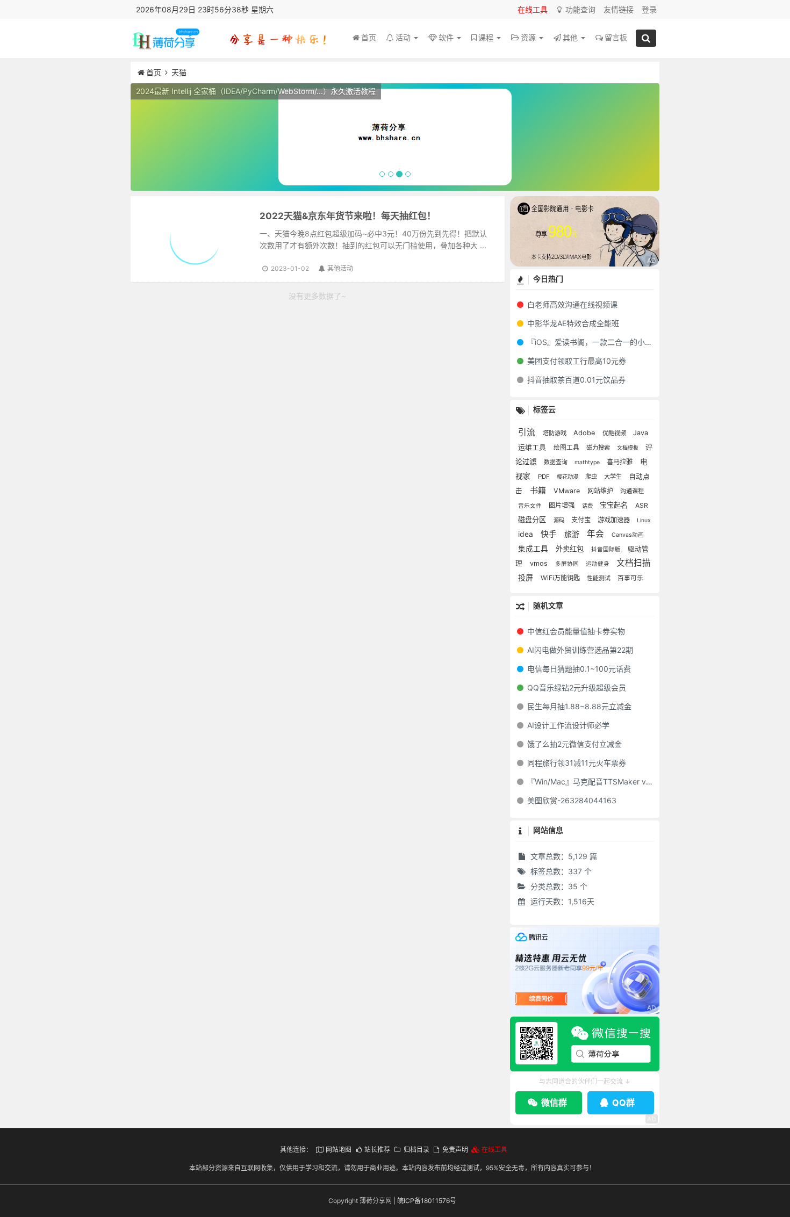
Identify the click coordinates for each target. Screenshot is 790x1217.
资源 (529, 37)
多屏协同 (567, 563)
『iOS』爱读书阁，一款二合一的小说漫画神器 (604, 342)
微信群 (553, 1102)
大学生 (613, 476)
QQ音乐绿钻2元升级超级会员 (575, 687)
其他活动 (340, 268)
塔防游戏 (555, 433)
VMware (568, 491)
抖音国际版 (606, 549)
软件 (447, 37)
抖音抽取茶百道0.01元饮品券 (575, 379)
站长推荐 (377, 1150)
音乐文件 (530, 505)
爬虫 (592, 476)
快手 (550, 534)
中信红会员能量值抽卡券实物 (575, 631)
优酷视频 (615, 433)
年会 (596, 534)
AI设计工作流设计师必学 (567, 725)
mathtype (587, 462)
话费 (588, 505)
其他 (571, 37)
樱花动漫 (568, 476)
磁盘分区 (533, 519)
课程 (486, 37)
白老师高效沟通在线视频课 (571, 304)
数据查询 (556, 462)
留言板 (616, 37)
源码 (560, 520)
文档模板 (628, 447)
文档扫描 (633, 563)
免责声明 (455, 1150)
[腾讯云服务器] (585, 970)
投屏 (526, 577)
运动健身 (598, 563)
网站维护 (601, 491)
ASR (641, 505)
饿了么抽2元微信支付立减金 (573, 743)
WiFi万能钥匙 (561, 578)
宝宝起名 (615, 505)
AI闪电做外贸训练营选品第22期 (579, 649)
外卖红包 (571, 548)
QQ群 (622, 1102)
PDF (544, 476)
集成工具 (534, 548)
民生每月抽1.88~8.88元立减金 (578, 706)
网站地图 (338, 1150)
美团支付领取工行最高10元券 (575, 360)
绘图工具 (567, 447)
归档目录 (416, 1150)
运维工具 (533, 447)
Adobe (585, 433)
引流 (527, 432)
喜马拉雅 (621, 462)
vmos (540, 563)
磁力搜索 (599, 447)
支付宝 (581, 520)
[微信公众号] (585, 1044)
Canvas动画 (628, 534)
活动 (404, 37)
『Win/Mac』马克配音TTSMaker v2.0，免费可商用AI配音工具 (632, 781)
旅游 (572, 533)
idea (526, 534)
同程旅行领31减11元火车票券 (575, 762)
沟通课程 (632, 491)
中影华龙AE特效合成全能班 (572, 323)
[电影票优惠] (585, 231)
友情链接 (619, 9)
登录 (649, 9)
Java (640, 433)
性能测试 (599, 578)
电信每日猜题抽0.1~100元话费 (578, 668)
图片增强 (563, 505)
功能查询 (579, 9)
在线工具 (533, 9)
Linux (644, 520)
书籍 (539, 490)
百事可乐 (630, 578)
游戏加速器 (614, 520)
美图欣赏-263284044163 (570, 800)
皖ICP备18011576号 (426, 1201)
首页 (368, 37)
